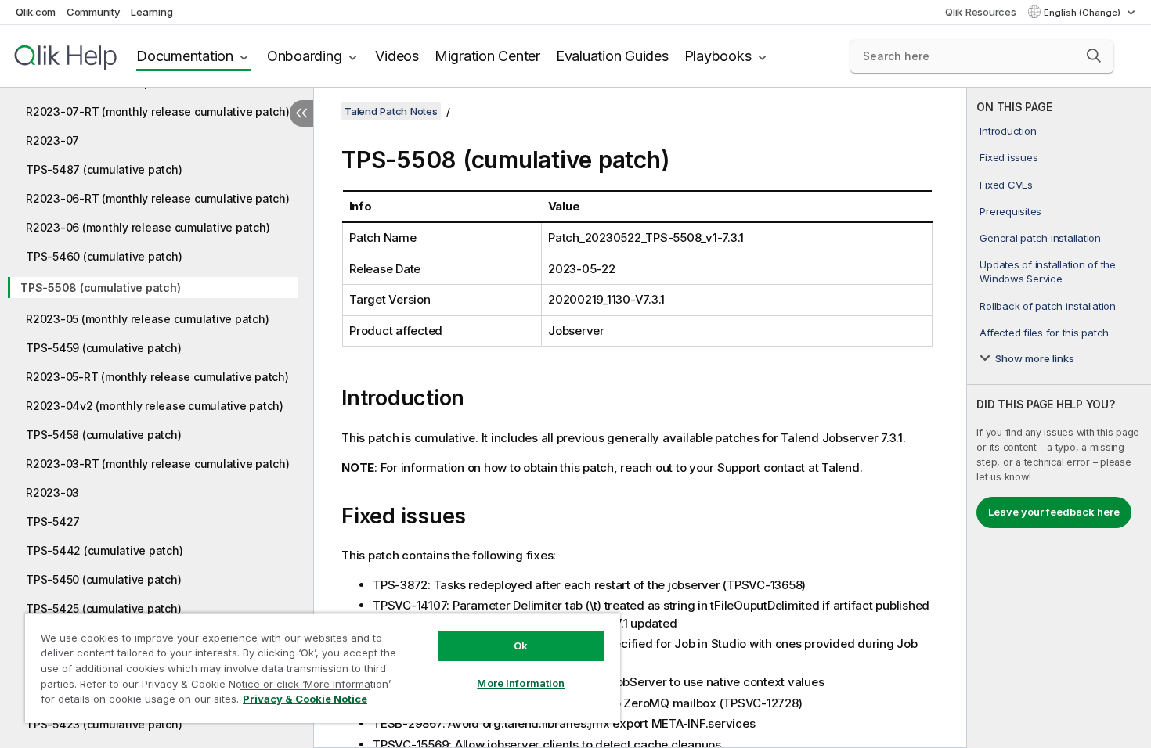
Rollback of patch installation (1048, 306)
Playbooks (718, 56)
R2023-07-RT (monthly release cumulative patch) (158, 111)
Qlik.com (36, 11)
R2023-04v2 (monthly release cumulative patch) (154, 405)
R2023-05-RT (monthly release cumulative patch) (157, 376)
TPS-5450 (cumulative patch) (103, 579)
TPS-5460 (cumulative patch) (104, 256)
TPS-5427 (53, 521)
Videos (397, 56)
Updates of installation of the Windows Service (1048, 271)
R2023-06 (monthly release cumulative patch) (147, 227)
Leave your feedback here (1054, 511)
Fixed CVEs (1006, 184)
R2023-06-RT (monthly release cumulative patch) (158, 198)
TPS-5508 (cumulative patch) (100, 287)
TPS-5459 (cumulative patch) (103, 347)
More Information (521, 683)
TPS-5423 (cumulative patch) (104, 724)
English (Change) (1083, 12)
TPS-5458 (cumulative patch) (103, 434)
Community (94, 11)
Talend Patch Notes (391, 111)
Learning (151, 11)
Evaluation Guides (612, 56)
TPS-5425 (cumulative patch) (103, 608)
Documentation (184, 56)
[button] (1094, 55)
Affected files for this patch (1044, 332)
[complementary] (1059, 418)
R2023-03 (52, 492)
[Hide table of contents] (301, 113)
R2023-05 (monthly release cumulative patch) (147, 318)
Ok (521, 645)
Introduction (1008, 130)
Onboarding (304, 56)
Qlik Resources (980, 11)
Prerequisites (1010, 211)
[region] (322, 668)
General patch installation (1040, 238)
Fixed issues (1008, 157)
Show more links (1034, 358)
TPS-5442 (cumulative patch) (104, 550)
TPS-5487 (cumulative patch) (104, 169)
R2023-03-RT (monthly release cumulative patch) (158, 463)
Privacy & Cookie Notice (305, 698)
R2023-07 (52, 140)
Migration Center (487, 56)
